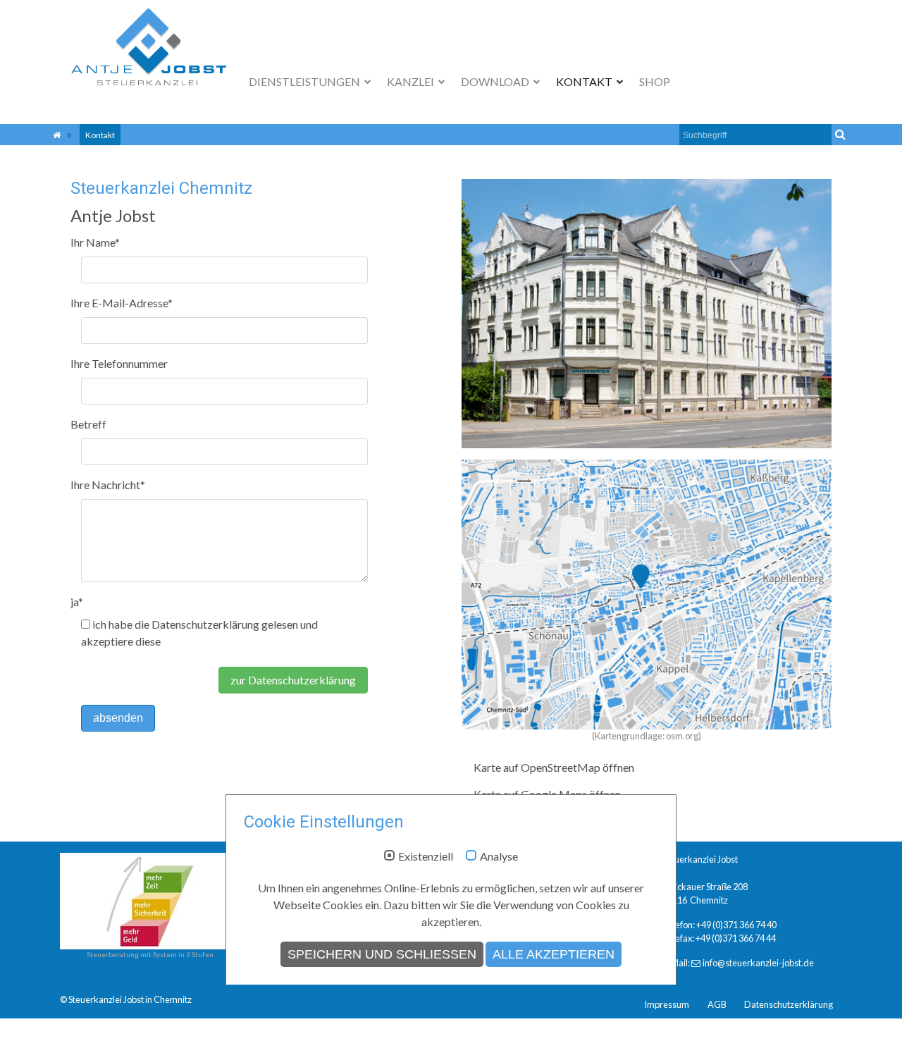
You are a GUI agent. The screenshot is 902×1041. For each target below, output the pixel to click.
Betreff (88, 424)
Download (496, 81)
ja (76, 601)
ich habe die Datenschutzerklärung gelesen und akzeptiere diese (199, 632)
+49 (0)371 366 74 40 (736, 924)
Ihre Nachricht (107, 484)
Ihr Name (95, 242)
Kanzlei (411, 81)
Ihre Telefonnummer (119, 363)
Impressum (666, 1004)
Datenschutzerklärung (788, 1004)
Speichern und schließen (382, 954)
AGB (717, 1004)
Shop (654, 81)
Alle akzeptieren (553, 954)
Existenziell (425, 856)
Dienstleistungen (305, 81)
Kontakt (585, 81)
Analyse (499, 856)
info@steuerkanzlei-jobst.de (758, 962)
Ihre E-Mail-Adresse (121, 302)
